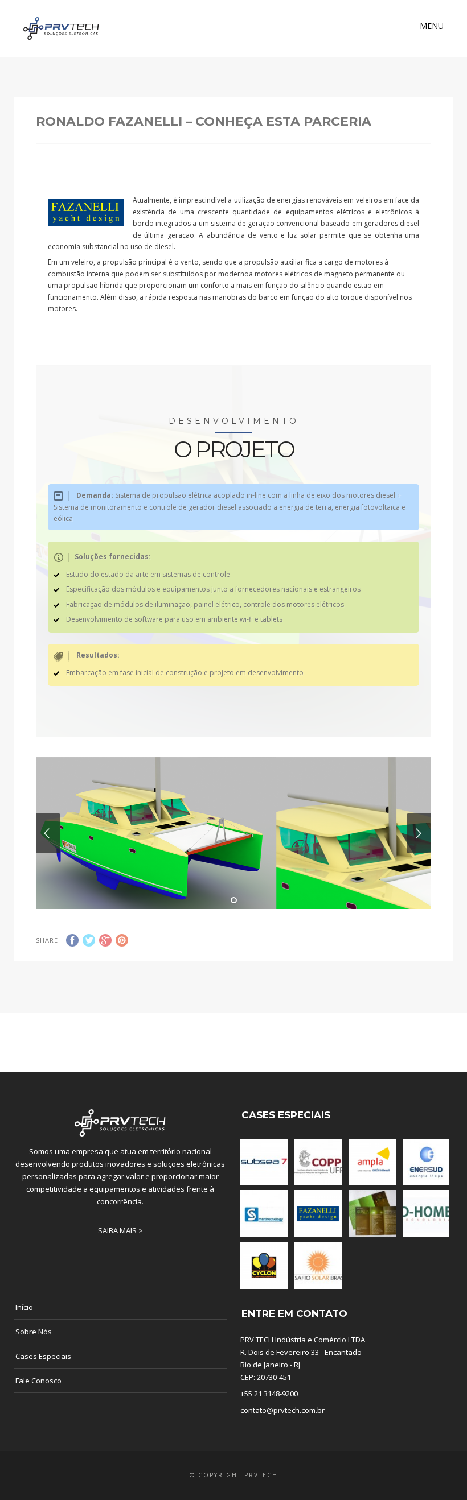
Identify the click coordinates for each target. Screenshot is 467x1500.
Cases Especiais (43, 1356)
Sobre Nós (33, 1332)
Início (24, 1307)
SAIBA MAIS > (120, 1230)
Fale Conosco (38, 1380)
